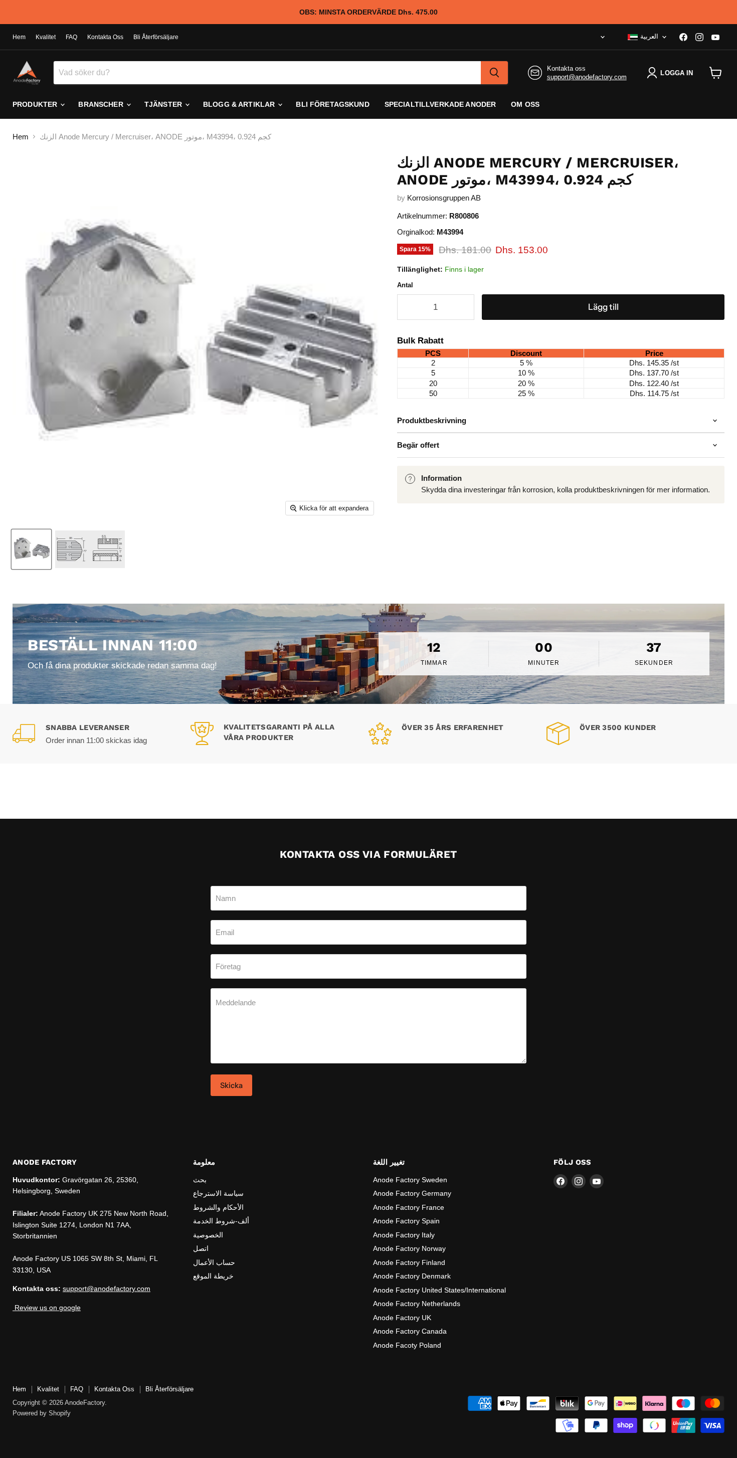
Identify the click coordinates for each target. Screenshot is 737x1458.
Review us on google (47, 1308)
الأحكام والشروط (218, 1207)
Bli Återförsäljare (155, 37)
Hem (19, 37)
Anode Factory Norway (409, 1248)
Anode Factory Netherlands (416, 1304)
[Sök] (494, 72)
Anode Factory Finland (409, 1262)
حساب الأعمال (214, 1262)
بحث (200, 1180)
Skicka (231, 1085)
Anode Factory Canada (410, 1331)
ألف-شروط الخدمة (221, 1221)
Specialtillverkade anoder (440, 104)
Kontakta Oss (105, 37)
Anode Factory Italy (404, 1235)
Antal (405, 285)
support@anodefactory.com (587, 77)
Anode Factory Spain (406, 1221)
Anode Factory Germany (412, 1193)
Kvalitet (46, 37)
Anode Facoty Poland (407, 1345)
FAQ (71, 37)
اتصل (201, 1248)
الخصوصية (208, 1235)
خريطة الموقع (213, 1276)
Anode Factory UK (402, 1318)
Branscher (101, 104)
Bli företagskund (332, 104)
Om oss (525, 104)
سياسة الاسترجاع (218, 1193)
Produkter (36, 104)
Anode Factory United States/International (439, 1290)
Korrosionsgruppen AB (444, 198)
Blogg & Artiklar (240, 104)
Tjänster (164, 104)
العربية (649, 36)
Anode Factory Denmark (412, 1276)
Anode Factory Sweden (410, 1180)
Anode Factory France (408, 1207)
